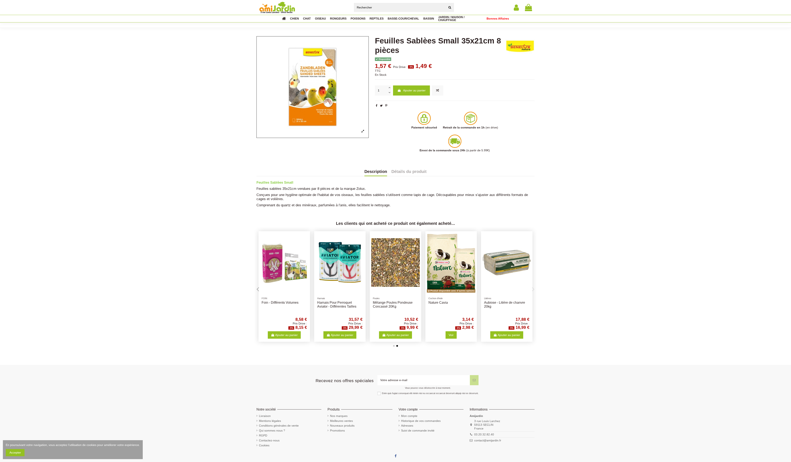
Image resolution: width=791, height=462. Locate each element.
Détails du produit (409, 172)
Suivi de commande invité (417, 430)
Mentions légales (270, 420)
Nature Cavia (438, 302)
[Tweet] (381, 105)
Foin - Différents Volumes (280, 302)
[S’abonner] (474, 380)
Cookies (264, 445)
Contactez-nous (269, 440)
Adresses (407, 425)
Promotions (337, 430)
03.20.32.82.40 (484, 434)
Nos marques (339, 416)
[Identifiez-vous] (516, 7)
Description (375, 172)
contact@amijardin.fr (487, 440)
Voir (451, 335)
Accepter (15, 452)
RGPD (263, 435)
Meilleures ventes (341, 420)
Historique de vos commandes (421, 420)
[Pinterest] (386, 105)
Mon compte (409, 416)
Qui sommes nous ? (272, 430)
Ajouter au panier (414, 90)
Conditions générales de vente (279, 425)
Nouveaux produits (342, 425)
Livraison (265, 416)
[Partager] (376, 105)
